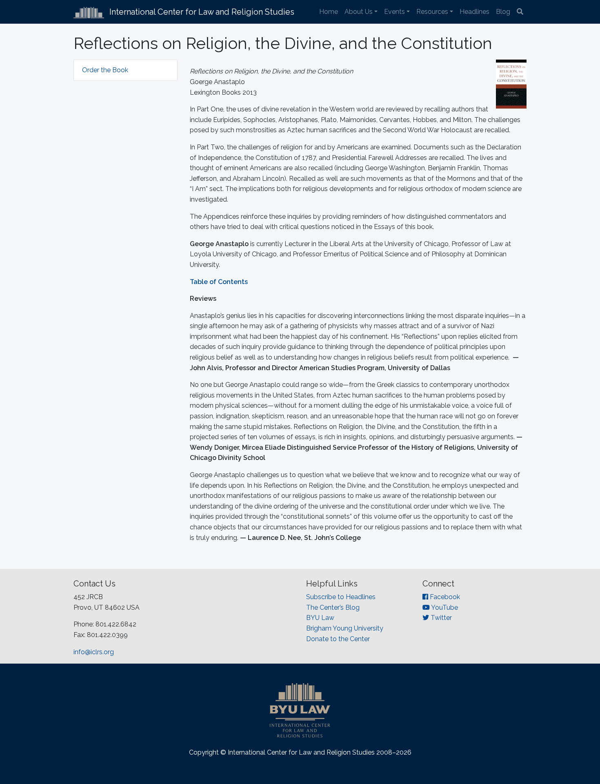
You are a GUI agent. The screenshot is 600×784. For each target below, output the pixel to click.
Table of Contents (219, 282)
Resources (432, 12)
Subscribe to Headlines (341, 597)
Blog (503, 12)
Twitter (440, 618)
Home (328, 12)
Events (394, 12)
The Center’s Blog (333, 607)
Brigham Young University (344, 628)
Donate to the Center (338, 639)
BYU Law (320, 618)
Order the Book (105, 70)
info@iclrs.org (93, 652)
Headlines (474, 12)
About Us (358, 12)
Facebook (444, 597)
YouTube (444, 607)
